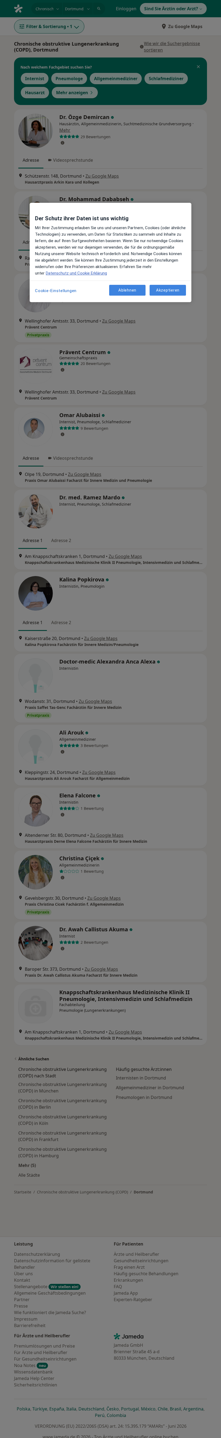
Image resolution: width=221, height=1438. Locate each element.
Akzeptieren (167, 290)
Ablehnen (127, 290)
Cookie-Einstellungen (56, 290)
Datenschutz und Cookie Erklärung (76, 273)
